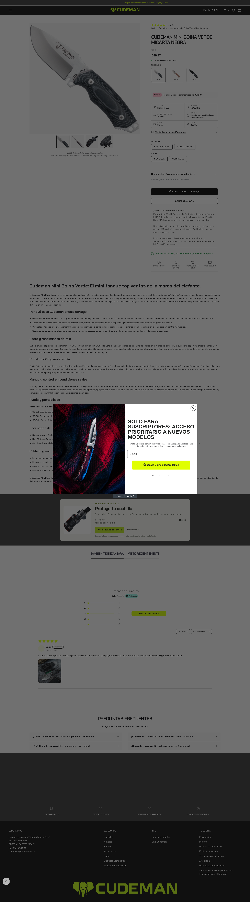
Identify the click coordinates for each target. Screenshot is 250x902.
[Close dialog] (193, 408)
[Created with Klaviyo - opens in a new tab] (125, 496)
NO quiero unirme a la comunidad (161, 475)
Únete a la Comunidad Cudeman (161, 465)
